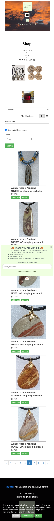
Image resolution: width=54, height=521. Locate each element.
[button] (27, 247)
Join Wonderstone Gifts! (27, 271)
